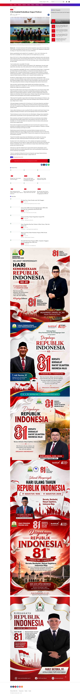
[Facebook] (42, 165)
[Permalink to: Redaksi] (11, 15)
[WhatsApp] (49, 165)
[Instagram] (20, 687)
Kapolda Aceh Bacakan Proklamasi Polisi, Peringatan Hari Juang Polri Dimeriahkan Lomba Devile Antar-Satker (62, 30)
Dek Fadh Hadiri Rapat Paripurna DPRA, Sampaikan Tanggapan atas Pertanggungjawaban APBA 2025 (43, 192)
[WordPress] (18, 687)
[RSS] (22, 687)
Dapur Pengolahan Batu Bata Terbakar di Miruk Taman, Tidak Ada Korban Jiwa (16, 192)
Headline (11, 9)
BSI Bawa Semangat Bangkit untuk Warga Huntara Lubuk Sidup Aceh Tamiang (62, 26)
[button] (63, 2)
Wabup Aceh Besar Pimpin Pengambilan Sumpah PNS (41, 179)
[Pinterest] (15, 687)
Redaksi (14, 14)
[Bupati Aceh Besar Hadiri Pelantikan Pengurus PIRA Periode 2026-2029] (30, 186)
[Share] (49, 15)
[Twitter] (44, 165)
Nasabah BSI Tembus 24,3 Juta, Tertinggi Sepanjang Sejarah (61, 39)
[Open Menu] (69, 1)
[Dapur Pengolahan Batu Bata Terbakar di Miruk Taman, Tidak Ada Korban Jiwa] (16, 186)
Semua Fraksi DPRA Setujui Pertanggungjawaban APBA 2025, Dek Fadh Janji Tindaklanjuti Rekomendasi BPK (29, 179)
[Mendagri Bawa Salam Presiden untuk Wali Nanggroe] (16, 173)
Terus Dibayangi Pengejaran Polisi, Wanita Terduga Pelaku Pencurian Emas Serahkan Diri (62, 35)
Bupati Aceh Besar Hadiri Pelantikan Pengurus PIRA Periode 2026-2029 (30, 192)
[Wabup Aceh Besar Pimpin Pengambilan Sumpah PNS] (43, 173)
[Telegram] (46, 165)
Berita (22, 218)
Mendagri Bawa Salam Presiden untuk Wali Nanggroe (15, 179)
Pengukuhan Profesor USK (18, 157)
